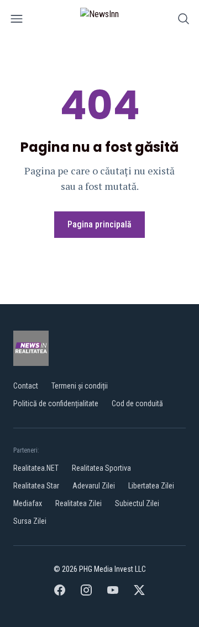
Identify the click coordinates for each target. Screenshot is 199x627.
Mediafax (27, 503)
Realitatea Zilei (78, 503)
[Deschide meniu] (16, 21)
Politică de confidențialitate (55, 403)
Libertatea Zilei (151, 485)
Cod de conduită (137, 403)
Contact (25, 385)
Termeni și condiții (79, 385)
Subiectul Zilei (137, 503)
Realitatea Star (36, 485)
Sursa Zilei (29, 521)
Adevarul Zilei (93, 485)
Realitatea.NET (36, 468)
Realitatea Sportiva (101, 468)
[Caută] (183, 21)
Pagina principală (99, 224)
